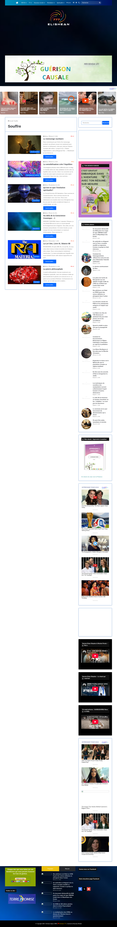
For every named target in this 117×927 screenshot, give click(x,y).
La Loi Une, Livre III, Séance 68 (56, 244)
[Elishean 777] (58, 18)
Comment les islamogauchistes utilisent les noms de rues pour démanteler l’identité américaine (101, 257)
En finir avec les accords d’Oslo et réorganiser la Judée (100, 373)
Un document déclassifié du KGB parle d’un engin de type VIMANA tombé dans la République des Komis (100, 232)
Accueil (11, 121)
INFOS (23, 2)
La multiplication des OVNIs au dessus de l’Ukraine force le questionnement (62, 914)
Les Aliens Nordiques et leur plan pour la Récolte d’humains (100, 351)
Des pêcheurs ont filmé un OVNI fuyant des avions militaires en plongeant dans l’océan (63, 876)
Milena (46, 136)
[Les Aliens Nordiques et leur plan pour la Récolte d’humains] (86, 353)
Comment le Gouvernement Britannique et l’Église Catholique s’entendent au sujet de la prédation (100, 340)
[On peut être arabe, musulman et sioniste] (86, 424)
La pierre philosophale (53, 269)
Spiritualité (60, 2)
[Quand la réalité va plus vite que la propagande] (86, 330)
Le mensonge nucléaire (53, 139)
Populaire (50, 869)
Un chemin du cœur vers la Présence (91, 476)
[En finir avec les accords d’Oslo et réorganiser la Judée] (86, 376)
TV (29, 2)
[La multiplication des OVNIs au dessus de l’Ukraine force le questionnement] (47, 914)
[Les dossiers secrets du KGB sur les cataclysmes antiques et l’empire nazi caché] (86, 306)
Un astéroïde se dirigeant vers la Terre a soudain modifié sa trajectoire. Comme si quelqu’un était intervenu (101, 245)
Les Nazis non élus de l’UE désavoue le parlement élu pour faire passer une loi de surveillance (100, 316)
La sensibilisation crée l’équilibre (57, 164)
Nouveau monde (39, 2)
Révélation (50, 2)
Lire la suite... (50, 156)
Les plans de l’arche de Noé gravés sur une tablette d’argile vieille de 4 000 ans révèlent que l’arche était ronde (100, 281)
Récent (67, 869)
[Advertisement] (58, 41)
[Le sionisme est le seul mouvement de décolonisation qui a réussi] (86, 413)
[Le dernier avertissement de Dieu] (86, 271)
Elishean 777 (62, 923)
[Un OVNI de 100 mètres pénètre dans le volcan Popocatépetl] (47, 906)
